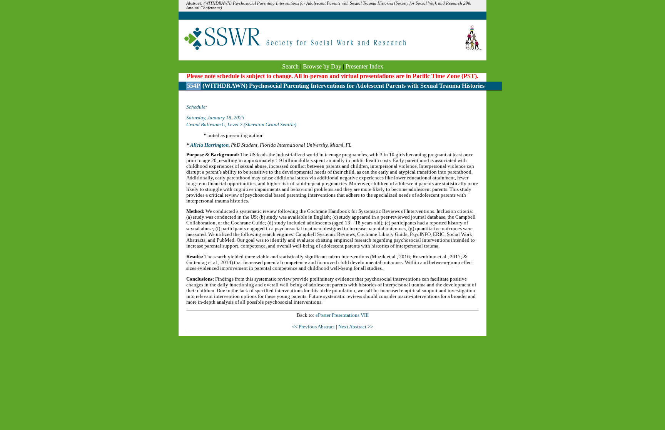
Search (290, 66)
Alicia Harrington (209, 145)
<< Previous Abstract (314, 327)
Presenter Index (364, 66)
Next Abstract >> (355, 327)
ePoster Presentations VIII (342, 315)
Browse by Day (322, 66)
